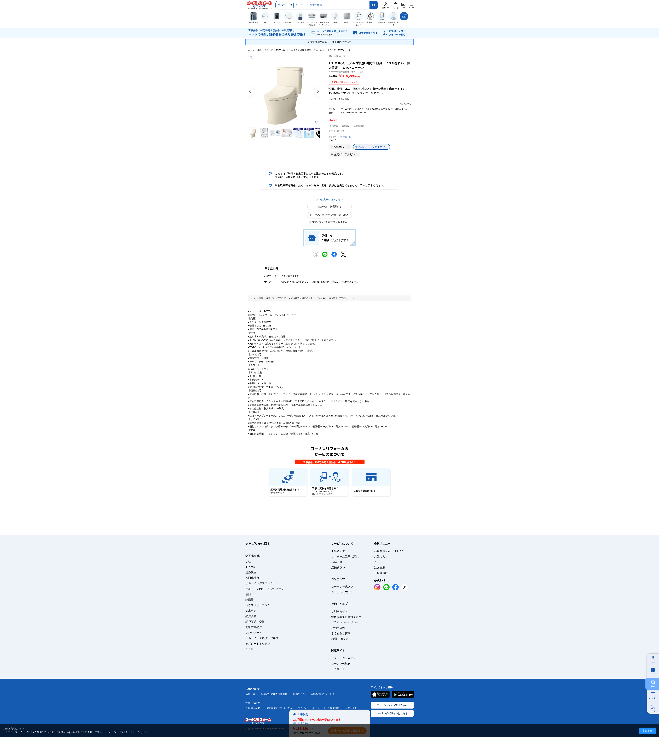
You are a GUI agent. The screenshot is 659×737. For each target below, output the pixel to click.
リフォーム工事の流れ (345, 556)
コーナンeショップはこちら (392, 705)
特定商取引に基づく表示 (346, 616)
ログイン (653, 662)
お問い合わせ (339, 638)
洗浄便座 (250, 572)
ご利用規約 (338, 627)
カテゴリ (653, 674)
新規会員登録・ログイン (389, 551)
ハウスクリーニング (257, 605)
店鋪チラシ (338, 567)
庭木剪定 (250, 610)
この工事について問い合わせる (332, 215)
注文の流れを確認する (329, 206)
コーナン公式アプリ (343, 586)
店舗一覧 (336, 562)
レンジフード (253, 632)
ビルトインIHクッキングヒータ (264, 588)
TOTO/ (337, 56)
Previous (248, 92)
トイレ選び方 (403, 104)
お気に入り (653, 698)
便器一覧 (347, 137)
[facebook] (395, 587)
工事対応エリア (340, 551)
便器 (248, 594)
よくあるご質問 (340, 633)
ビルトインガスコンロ (259, 583)
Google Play (403, 694)
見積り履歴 (381, 573)
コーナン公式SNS (342, 592)
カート (653, 711)
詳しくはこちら (301, 723)
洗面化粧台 (252, 577)
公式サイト (338, 669)
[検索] (373, 5)
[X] (404, 587)
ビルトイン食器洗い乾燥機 (261, 638)
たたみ (249, 649)
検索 (653, 686)
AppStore (380, 694)
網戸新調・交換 (255, 621)
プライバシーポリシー (345, 622)
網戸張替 (250, 616)
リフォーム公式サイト (345, 658)
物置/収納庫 (252, 555)
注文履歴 (379, 567)
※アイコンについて (336, 131)
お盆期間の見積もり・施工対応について (329, 42)
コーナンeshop (340, 663)
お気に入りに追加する (317, 122)
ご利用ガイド (339, 611)
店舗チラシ (299, 694)
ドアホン (250, 566)
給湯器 (249, 599)
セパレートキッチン (257, 643)
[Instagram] (377, 587)
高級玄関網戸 (253, 627)
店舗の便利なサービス (323, 694)
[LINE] (386, 587)
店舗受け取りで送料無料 (274, 694)
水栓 (248, 561)
